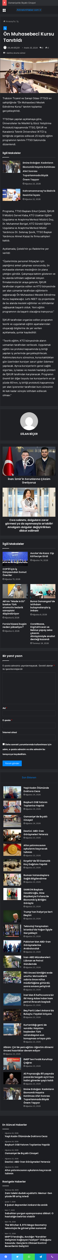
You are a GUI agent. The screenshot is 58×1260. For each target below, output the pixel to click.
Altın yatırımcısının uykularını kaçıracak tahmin (35, 849)
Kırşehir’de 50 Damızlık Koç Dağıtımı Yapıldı (37, 862)
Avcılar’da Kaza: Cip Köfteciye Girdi (42, 555)
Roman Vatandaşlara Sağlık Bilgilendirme (36, 877)
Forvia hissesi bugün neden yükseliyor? (15, 625)
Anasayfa (10, 21)
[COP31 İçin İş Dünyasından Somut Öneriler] (15, 559)
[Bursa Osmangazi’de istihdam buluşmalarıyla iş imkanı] (42, 591)
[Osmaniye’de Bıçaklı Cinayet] (12, 821)
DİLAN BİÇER (14, 48)
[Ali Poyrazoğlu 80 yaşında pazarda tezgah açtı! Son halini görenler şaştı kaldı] (12, 1078)
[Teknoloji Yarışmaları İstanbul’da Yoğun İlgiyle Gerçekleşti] (12, 931)
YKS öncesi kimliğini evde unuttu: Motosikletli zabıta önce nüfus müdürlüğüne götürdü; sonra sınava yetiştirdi (38, 979)
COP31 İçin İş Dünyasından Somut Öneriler (15, 572)
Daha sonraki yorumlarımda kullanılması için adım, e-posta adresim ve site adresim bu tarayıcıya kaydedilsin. (27, 749)
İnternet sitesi (10, 732)
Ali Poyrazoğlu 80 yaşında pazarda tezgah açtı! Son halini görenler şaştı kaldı (39, 1077)
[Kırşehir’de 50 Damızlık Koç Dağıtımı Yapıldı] (12, 865)
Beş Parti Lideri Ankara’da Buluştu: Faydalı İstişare (39, 1012)
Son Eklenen (29, 777)
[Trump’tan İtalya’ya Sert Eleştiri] (12, 916)
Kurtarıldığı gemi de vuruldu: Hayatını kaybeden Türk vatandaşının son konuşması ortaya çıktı (37, 1031)
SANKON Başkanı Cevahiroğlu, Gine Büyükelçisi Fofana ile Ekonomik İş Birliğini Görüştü (36, 896)
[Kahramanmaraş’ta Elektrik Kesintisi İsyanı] (11, 195)
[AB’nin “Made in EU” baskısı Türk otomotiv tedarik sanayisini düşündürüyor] (15, 591)
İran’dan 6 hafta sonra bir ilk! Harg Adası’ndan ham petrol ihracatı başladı (39, 998)
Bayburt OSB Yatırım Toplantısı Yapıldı (35, 804)
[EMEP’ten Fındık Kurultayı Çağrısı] (12, 1064)
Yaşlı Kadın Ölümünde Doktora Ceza (36, 789)
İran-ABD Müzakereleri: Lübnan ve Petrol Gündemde (37, 961)
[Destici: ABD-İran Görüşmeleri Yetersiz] (12, 835)
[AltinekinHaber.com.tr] (29, 10)
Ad (5, 708)
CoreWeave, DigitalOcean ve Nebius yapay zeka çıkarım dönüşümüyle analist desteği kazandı (42, 631)
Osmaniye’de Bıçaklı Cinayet (22, 2)
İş (18, 21)
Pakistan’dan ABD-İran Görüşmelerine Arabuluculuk (37, 945)
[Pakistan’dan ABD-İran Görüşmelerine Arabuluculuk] (12, 946)
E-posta (7, 720)
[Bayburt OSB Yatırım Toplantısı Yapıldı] (12, 807)
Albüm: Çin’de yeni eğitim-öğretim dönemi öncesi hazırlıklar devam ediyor (28, 1049)
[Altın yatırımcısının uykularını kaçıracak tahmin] (12, 850)
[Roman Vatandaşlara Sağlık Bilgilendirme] (12, 880)
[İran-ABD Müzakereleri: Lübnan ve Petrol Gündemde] (12, 962)
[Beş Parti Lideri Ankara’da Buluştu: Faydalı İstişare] (12, 1015)
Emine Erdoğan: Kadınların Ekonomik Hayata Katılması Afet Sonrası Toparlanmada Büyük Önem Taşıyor (39, 1096)
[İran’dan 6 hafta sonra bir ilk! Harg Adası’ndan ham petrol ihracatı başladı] (12, 999)
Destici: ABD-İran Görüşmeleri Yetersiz (36, 832)
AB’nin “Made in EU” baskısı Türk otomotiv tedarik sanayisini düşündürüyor (14, 607)
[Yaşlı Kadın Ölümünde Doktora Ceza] (12, 792)
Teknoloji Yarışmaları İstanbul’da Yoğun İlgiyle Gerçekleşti (38, 930)
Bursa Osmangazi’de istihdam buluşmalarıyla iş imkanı (42, 606)
